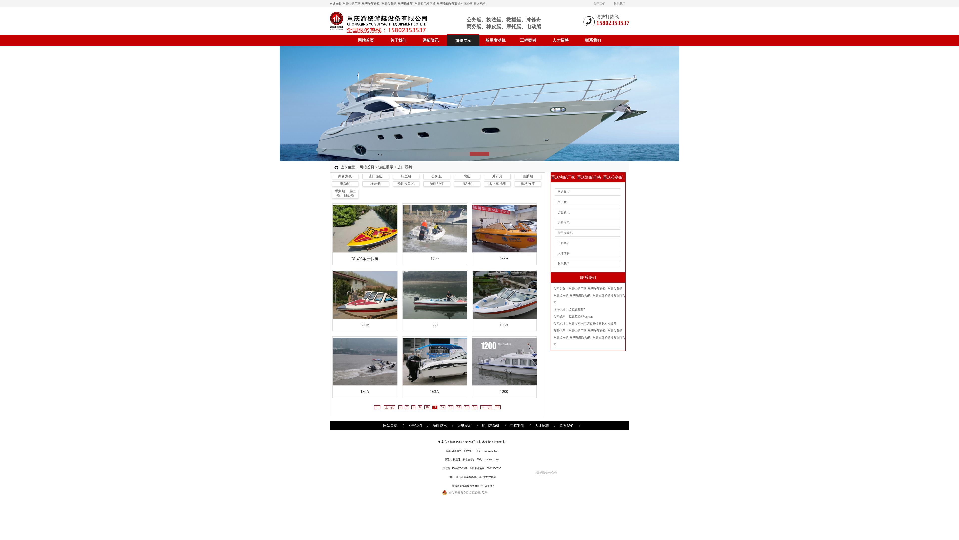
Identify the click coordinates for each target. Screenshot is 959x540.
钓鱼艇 (406, 176)
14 (458, 407)
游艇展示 (463, 40)
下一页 (486, 407)
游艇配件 (437, 184)
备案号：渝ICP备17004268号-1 (458, 442)
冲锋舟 (497, 176)
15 (466, 407)
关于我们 (599, 4)
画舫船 (528, 176)
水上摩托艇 (497, 184)
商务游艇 (345, 176)
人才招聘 (561, 40)
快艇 (467, 176)
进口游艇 (376, 176)
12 (442, 407)
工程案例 (528, 40)
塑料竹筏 (528, 184)
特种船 (467, 184)
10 (427, 407)
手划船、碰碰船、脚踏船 (345, 194)
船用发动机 (496, 40)
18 (497, 407)
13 (450, 407)
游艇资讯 (431, 40)
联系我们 (620, 4)
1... (377, 407)
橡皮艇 (375, 184)
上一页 (389, 407)
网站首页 (366, 40)
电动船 (345, 184)
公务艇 (436, 176)
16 (474, 407)
